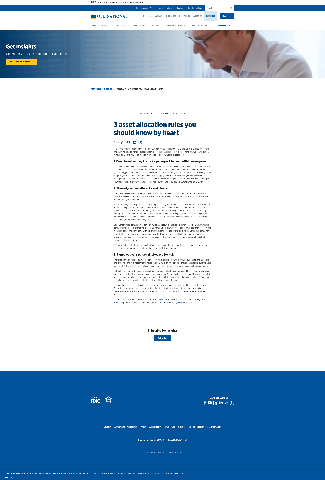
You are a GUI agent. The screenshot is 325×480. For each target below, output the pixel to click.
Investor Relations (195, 8)
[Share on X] (141, 142)
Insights (155, 25)
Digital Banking (173, 16)
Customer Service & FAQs (143, 8)
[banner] (109, 16)
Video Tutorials (138, 25)
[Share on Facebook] (129, 142)
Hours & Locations (165, 8)
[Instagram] (221, 403)
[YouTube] (210, 403)
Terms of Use (169, 427)
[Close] (321, 474)
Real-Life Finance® (199, 25)
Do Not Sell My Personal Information (205, 427)
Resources (210, 16)
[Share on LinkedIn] (135, 142)
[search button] (231, 8)
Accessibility (155, 427)
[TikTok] (226, 403)
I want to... (223, 25)
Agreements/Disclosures (125, 427)
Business (159, 16)
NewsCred (118, 302)
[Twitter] (232, 403)
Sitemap (182, 427)
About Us (197, 16)
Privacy (143, 427)
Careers (180, 8)
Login (225, 16)
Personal (147, 16)
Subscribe (162, 338)
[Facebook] (205, 403)
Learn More (8, 477)
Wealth (186, 16)
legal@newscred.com (184, 302)
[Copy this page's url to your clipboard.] (122, 142)
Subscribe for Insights (175, 25)
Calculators (120, 25)
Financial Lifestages (99, 25)
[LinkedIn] (215, 403)
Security (107, 427)
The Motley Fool (164, 299)
